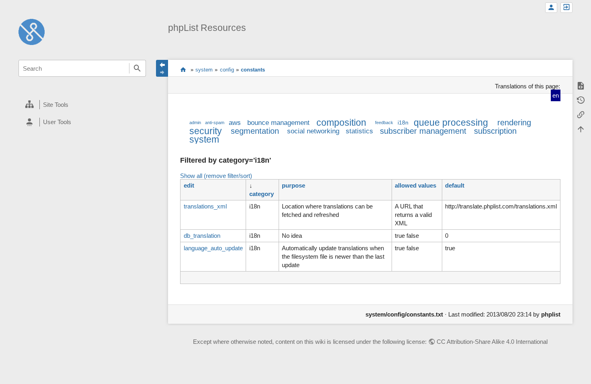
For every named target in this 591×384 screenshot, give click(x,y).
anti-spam (214, 122)
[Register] (551, 7)
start (183, 69)
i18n (403, 123)
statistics (359, 131)
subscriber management (423, 131)
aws (235, 122)
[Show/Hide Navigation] (162, 68)
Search (137, 68)
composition (341, 123)
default (454, 185)
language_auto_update (213, 248)
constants (253, 70)
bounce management (278, 122)
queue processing (451, 123)
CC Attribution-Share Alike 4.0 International (492, 341)
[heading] (82, 105)
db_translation (202, 235)
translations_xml (205, 206)
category (261, 193)
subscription (495, 131)
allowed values (415, 185)
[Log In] (566, 7)
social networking (313, 131)
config (227, 70)
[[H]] (31, 31)
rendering (514, 122)
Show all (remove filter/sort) (216, 175)
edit (189, 185)
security (205, 131)
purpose (293, 185)
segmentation (255, 131)
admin (195, 122)
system (204, 70)
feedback (384, 122)
